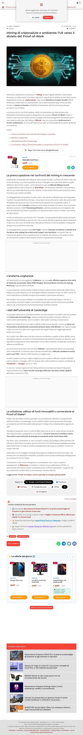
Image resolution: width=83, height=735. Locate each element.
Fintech (11, 28)
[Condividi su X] (69, 544)
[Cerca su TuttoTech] (80, 3)
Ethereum (24, 465)
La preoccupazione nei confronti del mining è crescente (33, 134)
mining (39, 95)
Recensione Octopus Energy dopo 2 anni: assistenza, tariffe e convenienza (44, 687)
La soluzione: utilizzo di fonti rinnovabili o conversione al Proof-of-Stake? (40, 145)
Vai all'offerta (29, 167)
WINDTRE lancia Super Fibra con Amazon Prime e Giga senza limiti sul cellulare (47, 708)
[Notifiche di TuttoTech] (77, 3)
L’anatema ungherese (19, 138)
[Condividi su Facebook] (74, 544)
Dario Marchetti (14, 26)
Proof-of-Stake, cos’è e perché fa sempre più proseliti (41, 475)
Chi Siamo (12, 730)
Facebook (11, 364)
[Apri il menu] (3, 3)
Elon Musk (39, 188)
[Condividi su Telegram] (73, 167)
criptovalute (30, 100)
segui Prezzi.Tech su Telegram (48, 520)
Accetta (48, 17)
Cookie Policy (55, 730)
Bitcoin (38, 120)
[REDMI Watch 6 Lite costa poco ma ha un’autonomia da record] (16, 677)
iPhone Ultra (11, 7)
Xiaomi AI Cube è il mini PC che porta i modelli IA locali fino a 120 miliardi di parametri (47, 667)
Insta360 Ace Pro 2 (30, 160)
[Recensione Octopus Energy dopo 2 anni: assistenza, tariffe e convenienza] (16, 687)
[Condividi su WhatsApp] (69, 167)
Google (21, 364)
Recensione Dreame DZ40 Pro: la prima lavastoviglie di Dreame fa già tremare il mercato (49, 655)
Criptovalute (23, 536)
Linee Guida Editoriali (31, 730)
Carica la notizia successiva (41, 607)
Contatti (20, 730)
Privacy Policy (45, 730)
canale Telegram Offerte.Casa (40, 526)
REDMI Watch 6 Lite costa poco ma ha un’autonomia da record (42, 677)
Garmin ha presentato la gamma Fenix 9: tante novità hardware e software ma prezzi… (46, 699)
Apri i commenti (13, 543)
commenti (72, 28)
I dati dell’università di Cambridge (24, 141)
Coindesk (73, 499)
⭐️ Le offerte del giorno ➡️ (22, 556)
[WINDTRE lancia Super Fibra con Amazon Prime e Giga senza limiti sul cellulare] (16, 708)
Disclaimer (65, 730)
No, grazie (35, 17)
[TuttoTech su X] (64, 487)
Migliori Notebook (68, 7)
